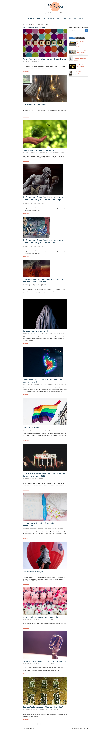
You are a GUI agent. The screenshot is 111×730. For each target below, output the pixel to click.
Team (81, 18)
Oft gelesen (72, 37)
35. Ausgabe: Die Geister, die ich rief (31, 203)
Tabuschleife (46, 62)
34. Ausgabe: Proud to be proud (55, 384)
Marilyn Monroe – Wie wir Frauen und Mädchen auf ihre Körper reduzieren (80, 58)
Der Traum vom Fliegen (33, 571)
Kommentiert (82, 37)
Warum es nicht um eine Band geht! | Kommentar (44, 661)
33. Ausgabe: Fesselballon (29, 479)
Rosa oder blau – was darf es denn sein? (41, 617)
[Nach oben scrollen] (108, 727)
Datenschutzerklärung (84, 728)
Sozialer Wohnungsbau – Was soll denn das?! (43, 707)
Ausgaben (72, 18)
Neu (77, 37)
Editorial (62, 152)
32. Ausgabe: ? (49, 619)
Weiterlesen (25, 71)
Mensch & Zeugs (34, 18)
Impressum (76, 728)
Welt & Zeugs (61, 18)
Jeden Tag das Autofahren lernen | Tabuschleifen (44, 59)
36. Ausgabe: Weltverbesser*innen (30, 62)
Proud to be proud (31, 428)
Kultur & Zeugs (48, 18)
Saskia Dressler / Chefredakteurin (37, 61)
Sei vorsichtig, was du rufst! (35, 331)
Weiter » (51, 724)
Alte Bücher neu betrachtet (35, 104)
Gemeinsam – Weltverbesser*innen (38, 150)
